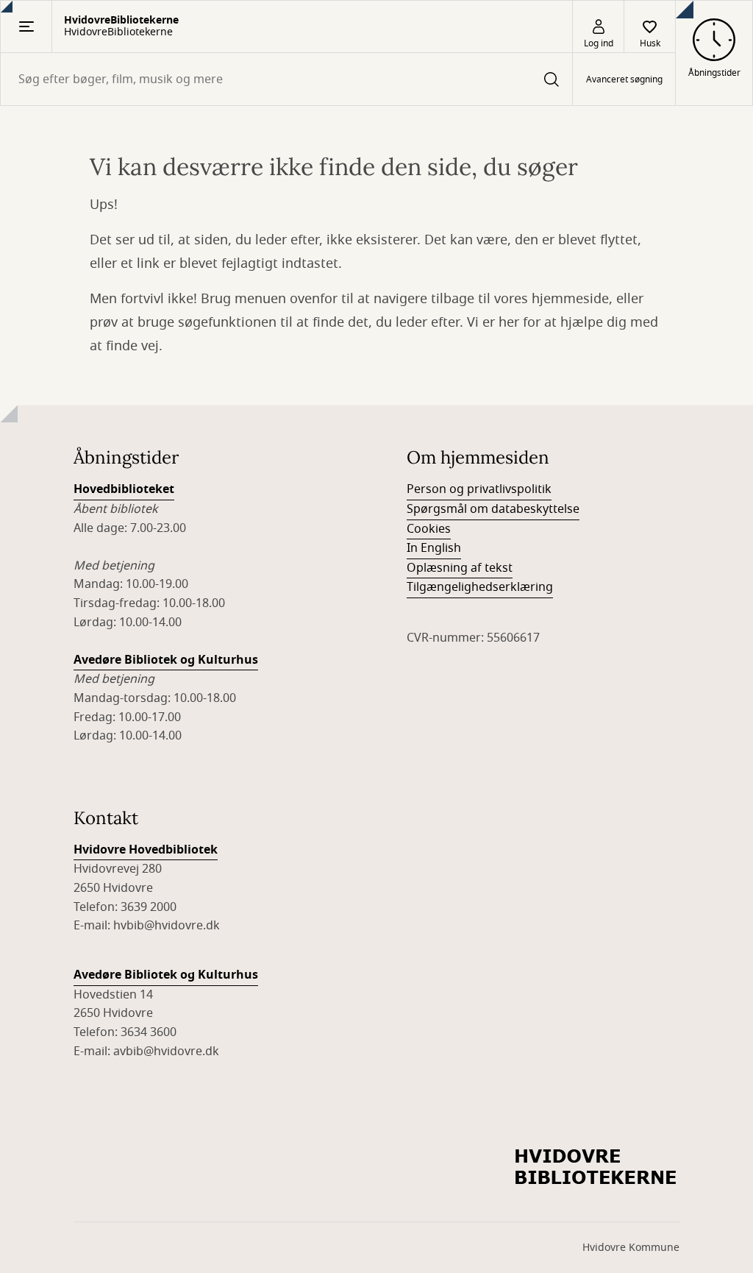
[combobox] (286, 79)
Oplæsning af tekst (460, 568)
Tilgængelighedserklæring (480, 587)
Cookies (429, 529)
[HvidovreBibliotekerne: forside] (596, 1168)
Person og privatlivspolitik (479, 489)
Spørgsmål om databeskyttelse (493, 509)
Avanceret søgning (624, 79)
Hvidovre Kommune (630, 1247)
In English (434, 548)
